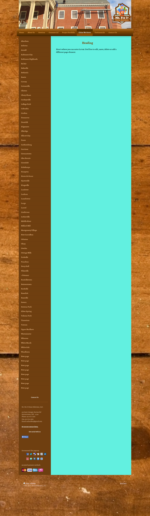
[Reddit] (41, 454)
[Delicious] (34, 454)
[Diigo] (38, 459)
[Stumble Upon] (31, 459)
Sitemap (33, 483)
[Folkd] (45, 454)
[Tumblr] (34, 459)
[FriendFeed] (41, 459)
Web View (123, 483)
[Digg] (38, 454)
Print (27, 483)
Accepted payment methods (31, 465)
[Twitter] (31, 454)
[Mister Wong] (27, 459)
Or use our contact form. (30, 426)
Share (26, 437)
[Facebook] (27, 454)
